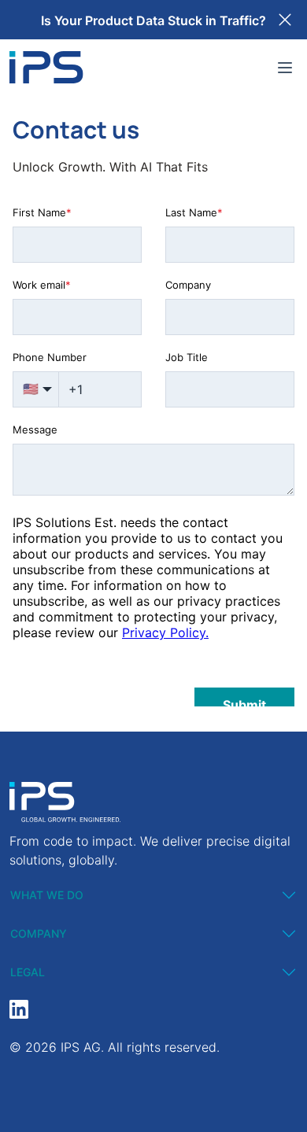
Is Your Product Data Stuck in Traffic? (153, 20)
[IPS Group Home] (46, 67)
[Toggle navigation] (285, 67)
